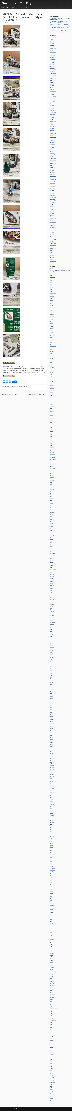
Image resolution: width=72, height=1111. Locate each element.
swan (51, 981)
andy (51, 289)
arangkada (52, 296)
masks (51, 732)
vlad (51, 1043)
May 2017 (52, 234)
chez (51, 374)
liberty (51, 677)
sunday (51, 976)
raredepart (52, 854)
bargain (51, 319)
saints (51, 894)
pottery (51, 838)
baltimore (52, 314)
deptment (52, 471)
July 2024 (51, 82)
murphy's (52, 776)
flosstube (52, 540)
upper (51, 1024)
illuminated (52, 611)
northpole (52, 792)
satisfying (52, 905)
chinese (51, 381)
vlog (51, 1045)
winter (51, 1073)
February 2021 (53, 154)
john (51, 640)
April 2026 (52, 45)
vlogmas (51, 1047)
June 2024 (52, 84)
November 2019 (53, 181)
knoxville (51, 657)
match (51, 733)
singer (51, 933)
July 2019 (51, 188)
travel (51, 1013)
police (51, 833)
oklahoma (52, 795)
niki (50, 790)
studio (51, 971)
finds (51, 530)
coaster (51, 404)
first (50, 533)
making (51, 719)
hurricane (52, 606)
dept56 (51, 466)
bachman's (52, 310)
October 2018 (52, 204)
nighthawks (52, 788)
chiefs (51, 378)
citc (50, 397)
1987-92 (51, 268)
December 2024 (53, 73)
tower (51, 1006)
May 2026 (52, 43)
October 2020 (52, 161)
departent (52, 452)
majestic (51, 716)
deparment (52, 448)
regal (51, 863)
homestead (52, 597)
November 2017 (53, 223)
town (51, 1009)
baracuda (52, 316)
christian (51, 386)
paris (51, 806)
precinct (51, 840)
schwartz (51, 909)
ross (51, 882)
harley (51, 567)
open (51, 797)
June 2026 (52, 41)
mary (51, 730)
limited (51, 686)
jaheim (51, 625)
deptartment (52, 470)
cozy (51, 422)
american (52, 287)
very (51, 1027)
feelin (51, 524)
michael (51, 753)
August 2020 (52, 165)
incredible (52, 617)
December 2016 (53, 243)
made (51, 709)
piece (51, 824)
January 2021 (52, 156)
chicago (51, 376)
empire (51, 502)
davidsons (52, 441)
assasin (51, 301)
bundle (51, 355)
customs (51, 432)
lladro (51, 693)
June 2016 (52, 254)
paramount (52, 804)
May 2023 (52, 107)
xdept (51, 1093)
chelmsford (52, 372)
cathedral (52, 367)
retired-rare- (52, 870)
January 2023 (52, 114)
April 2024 (52, 87)
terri (51, 988)
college (51, 413)
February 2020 (53, 176)
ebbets (51, 494)
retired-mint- (52, 868)
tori (50, 1004)
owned (51, 801)
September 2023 (53, 100)
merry (51, 749)
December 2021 (53, 137)
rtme (51, 889)
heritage (51, 581)
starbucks (52, 956)
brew (51, 347)
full (50, 549)
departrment (52, 463)
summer (51, 974)
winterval (51, 1075)
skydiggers (52, 939)
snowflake (52, 948)
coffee (51, 409)
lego (51, 671)
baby (51, 309)
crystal (51, 429)
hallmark (51, 562)
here (51, 579)
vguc (51, 1029)
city (17, 386)
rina (50, 873)
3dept (51, 275)
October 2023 (52, 98)
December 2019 (53, 179)
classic (51, 401)
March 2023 (52, 110)
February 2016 (53, 261)
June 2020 (52, 169)
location (51, 694)
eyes (51, 516)
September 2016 (53, 248)
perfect (51, 820)
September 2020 (53, 163)
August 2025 (52, 59)
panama (51, 802)
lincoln (51, 687)
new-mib (51, 779)
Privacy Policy (15, 7)
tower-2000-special (54, 1008)
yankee (51, 1096)
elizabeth (52, 498)
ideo (51, 609)
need (51, 778)
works (51, 1084)
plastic (51, 831)
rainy (51, 850)
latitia (51, 668)
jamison (51, 627)
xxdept (51, 1094)
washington (52, 1054)
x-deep (51, 1091)
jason (51, 631)
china (51, 379)
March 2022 (52, 131)
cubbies (51, 431)
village (51, 1038)
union (51, 1022)
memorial (52, 746)
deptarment (52, 468)
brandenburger (53, 346)
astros (51, 303)
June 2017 (52, 232)
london (51, 696)
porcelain (52, 836)
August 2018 (52, 208)
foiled (51, 542)
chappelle (52, 371)
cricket (51, 424)
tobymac (51, 999)
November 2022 (53, 117)
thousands (52, 997)
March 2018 (52, 216)
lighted (51, 682)
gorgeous (52, 558)
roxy (51, 884)
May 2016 (52, 255)
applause (52, 294)
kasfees (51, 645)
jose (51, 641)
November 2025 (53, 54)
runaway (51, 891)
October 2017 (52, 225)
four (51, 544)
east (22, 386)
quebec (51, 847)
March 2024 (52, 89)
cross (51, 425)
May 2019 (52, 192)
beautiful (51, 326)
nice (50, 783)
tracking (51, 1011)
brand (51, 344)
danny (51, 436)
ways (51, 1059)
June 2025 (52, 62)
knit (50, 655)
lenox (51, 675)
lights (51, 684)
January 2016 (52, 262)
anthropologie (53, 293)
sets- (51, 921)
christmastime (52, 390)
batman (51, 324)
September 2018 (53, 206)
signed (51, 930)
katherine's (52, 647)
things (51, 990)
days (51, 443)
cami (51, 360)
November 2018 (53, 202)
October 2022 (52, 119)
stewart (51, 962)
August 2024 (52, 80)
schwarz (51, 910)
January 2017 (52, 241)
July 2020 (51, 167)
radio (51, 848)
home (51, 595)
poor (51, 834)
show (51, 928)
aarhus (51, 278)
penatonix (52, 815)
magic (51, 712)
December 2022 (53, 115)
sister (51, 935)
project (51, 843)
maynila (51, 737)
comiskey (52, 418)
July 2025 (51, 61)
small (51, 942)
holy (51, 594)
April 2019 (52, 193)
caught (51, 369)
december (52, 447)
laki (50, 661)
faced (51, 517)
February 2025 (53, 69)
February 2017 (53, 239)
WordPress (16, 1108)
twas (51, 1015)
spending (52, 953)
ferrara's (51, 526)
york (51, 1102)
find (50, 528)
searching (52, 916)
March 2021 (52, 153)
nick (50, 785)
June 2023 (52, 105)
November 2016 (53, 245)
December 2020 (53, 158)
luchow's (51, 703)
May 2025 (52, 64)
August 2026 (52, 38)
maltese (51, 721)
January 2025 (52, 71)
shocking (51, 926)
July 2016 (51, 252)
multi (51, 772)
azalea (51, 307)
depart (51, 450)
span (51, 951)
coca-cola (52, 406)
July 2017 (51, 231)
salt (50, 898)
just (50, 643)
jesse (51, 636)
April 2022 (52, 130)
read (51, 859)
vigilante (51, 1036)
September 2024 (53, 78)
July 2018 (51, 209)
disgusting (52, 477)
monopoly (52, 765)
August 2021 (52, 144)
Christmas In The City (16, 3)
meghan (51, 742)
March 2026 (52, 46)
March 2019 (52, 195)
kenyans (51, 650)
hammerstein (52, 563)
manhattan (52, 723)
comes (51, 417)
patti (51, 811)
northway (52, 794)
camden (51, 358)
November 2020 (53, 160)
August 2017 (52, 229)
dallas (51, 434)
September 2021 (53, 142)
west (51, 1066)
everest (51, 509)
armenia (51, 300)
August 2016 (52, 250)
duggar (51, 487)
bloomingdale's (53, 335)
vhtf (50, 1031)
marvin (51, 728)
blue (51, 339)
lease (51, 670)
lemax (51, 673)
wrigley (51, 1089)
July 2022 (51, 124)
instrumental (52, 622)
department (52, 457)
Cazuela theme (4, 1108)
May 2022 (52, 128)
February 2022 (53, 133)
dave (51, 440)
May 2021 (52, 149)
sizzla (51, 937)
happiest (51, 565)
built (51, 353)
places (51, 829)
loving (51, 702)
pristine (51, 841)
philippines (52, 822)
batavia (51, 323)
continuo (51, 420)
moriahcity (52, 769)
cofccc (51, 408)
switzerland (52, 983)
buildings (52, 351)
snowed (51, 946)
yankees (51, 1098)
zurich (51, 1103)
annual (51, 291)
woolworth (52, 1080)
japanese (52, 629)
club (51, 402)
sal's (51, 896)
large (51, 663)
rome (51, 880)
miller (51, 756)
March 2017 (52, 238)
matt (51, 735)
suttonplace (52, 979)
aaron (51, 280)
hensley (51, 578)
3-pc (51, 273)
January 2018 (52, 220)
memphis (52, 748)
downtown (52, 480)
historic (51, 586)
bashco (51, 321)
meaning (51, 740)
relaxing (51, 864)
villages (51, 1040)
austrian (51, 305)
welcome (51, 1064)
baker (51, 312)
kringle (51, 659)
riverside (51, 875)
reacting (51, 857)
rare (51, 852)
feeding (51, 523)
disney (51, 478)
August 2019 (52, 186)
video (51, 1033)
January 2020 (52, 177)
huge (51, 602)
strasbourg (52, 967)
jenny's (51, 634)
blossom (51, 337)
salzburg (51, 900)
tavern (51, 987)
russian (51, 893)
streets (51, 969)
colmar (51, 415)
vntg (51, 1049)
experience (52, 512)
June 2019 (52, 190)
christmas (15, 386)
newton (51, 781)
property (51, 845)
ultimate (51, 1017)
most (51, 771)
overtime (51, 799)
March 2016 (52, 259)
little (51, 689)
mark (51, 725)
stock (51, 964)
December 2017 (53, 222)
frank (51, 546)
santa (51, 902)
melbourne (52, 744)
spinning (51, 955)
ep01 (51, 507)
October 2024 (52, 77)
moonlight (52, 767)
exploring (52, 514)
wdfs (51, 1061)
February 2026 (53, 48)
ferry (24, 386)
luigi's (51, 705)
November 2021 (53, 139)
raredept (51, 856)
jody (51, 638)
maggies (51, 710)
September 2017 (53, 227)
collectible (52, 411)
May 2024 (52, 85)
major (51, 717)
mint (51, 760)
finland (51, 532)
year (51, 1100)
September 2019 (53, 184)
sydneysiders (52, 985)
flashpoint (52, 535)
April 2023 (52, 108)
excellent (51, 510)
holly (51, 590)
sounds (51, 949)
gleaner (51, 555)
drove (51, 484)
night (51, 786)
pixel (51, 827)
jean (51, 633)
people (51, 818)
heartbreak (52, 576)
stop (51, 965)
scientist (51, 912)
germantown (52, 553)
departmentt (52, 461)
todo (51, 1001)
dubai (51, 486)
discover (51, 475)
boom (51, 340)
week (51, 1063)
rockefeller (52, 879)
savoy (51, 907)
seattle (51, 918)
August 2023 (52, 101)
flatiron (51, 539)
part (51, 808)
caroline (51, 363)
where (51, 1070)
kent (51, 648)
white (51, 1071)
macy (51, 707)
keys (51, 652)
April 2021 (52, 151)
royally (51, 887)
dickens (51, 473)
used (51, 1025)
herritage (52, 585)
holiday (51, 588)
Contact (8, 7)
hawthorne (52, 574)
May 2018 (52, 213)
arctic (51, 298)
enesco (51, 503)
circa (51, 395)
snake (51, 944)
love (51, 700)
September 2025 (53, 57)
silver (51, 932)
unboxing (52, 1018)
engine (51, 505)
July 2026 (51, 39)
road (51, 877)
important (52, 615)
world (51, 1086)
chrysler (51, 392)
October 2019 (52, 183)
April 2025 (52, 66)
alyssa (51, 286)
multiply (51, 774)
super (51, 978)
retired (51, 866)
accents (51, 282)
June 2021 (52, 147)
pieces (51, 825)
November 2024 (53, 75)
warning (51, 1052)
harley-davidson (53, 569)
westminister (52, 1068)
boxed (51, 342)
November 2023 (53, 96)
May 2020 (52, 170)
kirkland (51, 654)
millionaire (52, 758)
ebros (51, 496)
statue (51, 958)
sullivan (51, 972)
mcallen (51, 739)
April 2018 (52, 215)
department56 (53, 459)
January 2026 (52, 50)
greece (51, 560)
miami (51, 751)
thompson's (52, 994)
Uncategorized (53, 1020)
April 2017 (52, 236)
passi (51, 809)
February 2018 (53, 218)
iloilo (51, 613)
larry (51, 664)
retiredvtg (52, 871)
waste (51, 1056)
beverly (51, 333)
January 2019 (52, 199)
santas (51, 903)
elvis (51, 500)
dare (51, 438)
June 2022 (52, 126)
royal (51, 886)
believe (51, 328)
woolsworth (52, 1079)
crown (51, 427)
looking (51, 698)
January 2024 (52, 92)
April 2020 (52, 172)
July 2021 (51, 146)
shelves (51, 925)
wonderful (52, 1077)
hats (51, 572)
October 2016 (52, 246)
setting (51, 923)
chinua (51, 383)
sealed (51, 914)
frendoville (52, 548)
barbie (51, 317)
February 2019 (53, 197)
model (51, 762)
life (50, 678)
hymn (51, 608)
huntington (52, 604)
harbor (27, 386)
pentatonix (52, 817)
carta (51, 365)
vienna (51, 1034)
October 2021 (52, 140)
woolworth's (52, 1082)
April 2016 (52, 257)
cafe (51, 356)
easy (51, 493)
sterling (51, 960)
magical (51, 714)
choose (51, 385)
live (50, 691)
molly (51, 763)
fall (50, 521)
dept (8, 386)
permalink (11, 388)
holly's (51, 592)
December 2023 (53, 94)
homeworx (52, 599)
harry (51, 571)
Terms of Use (23, 7)
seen (51, 919)
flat (50, 537)
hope (51, 601)
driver (51, 482)
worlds (51, 1087)
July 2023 (51, 103)
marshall (51, 726)
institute (51, 620)
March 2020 (52, 174)
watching (51, 1057)
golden (51, 556)
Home (2, 7)
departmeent (52, 455)
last (50, 666)
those (51, 995)
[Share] (12, 382)
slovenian (52, 940)
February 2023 (53, 112)
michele (51, 755)
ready (51, 861)
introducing (52, 624)
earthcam (52, 489)
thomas (51, 992)
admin (17, 22)
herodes (51, 583)
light (51, 680)
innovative (52, 618)
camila (51, 362)
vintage (51, 1041)
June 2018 (52, 211)
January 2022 (52, 135)
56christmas (52, 277)
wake (51, 1050)
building (51, 349)
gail (50, 551)
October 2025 (52, 55)
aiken (51, 284)
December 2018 (53, 200)
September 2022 (53, 121)
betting (51, 332)
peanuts (51, 813)
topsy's (51, 1002)
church (51, 393)
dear (51, 445)
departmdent (52, 454)
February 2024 (53, 91)
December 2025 (53, 52)
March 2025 (52, 68)
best (51, 330)
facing (51, 519)
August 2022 (52, 123)
